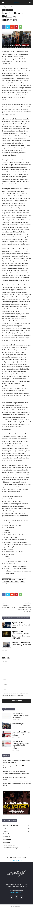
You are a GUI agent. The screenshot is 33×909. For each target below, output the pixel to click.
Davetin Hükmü (21, 579)
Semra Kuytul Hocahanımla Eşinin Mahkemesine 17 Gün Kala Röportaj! (24, 608)
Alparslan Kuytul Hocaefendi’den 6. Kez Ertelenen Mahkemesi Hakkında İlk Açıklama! (16, 772)
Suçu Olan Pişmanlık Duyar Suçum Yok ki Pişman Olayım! (21, 734)
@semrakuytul (16, 860)
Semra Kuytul (6, 584)
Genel (10, 7)
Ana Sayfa (4, 7)
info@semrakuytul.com (16, 892)
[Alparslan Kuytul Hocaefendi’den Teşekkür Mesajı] (6, 625)
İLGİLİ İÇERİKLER (7, 618)
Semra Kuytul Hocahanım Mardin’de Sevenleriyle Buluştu (17, 784)
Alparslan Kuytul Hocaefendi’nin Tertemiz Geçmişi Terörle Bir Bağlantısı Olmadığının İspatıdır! (20, 745)
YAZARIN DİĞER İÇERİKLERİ (21, 618)
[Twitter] (21, 897)
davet (13, 579)
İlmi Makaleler (10, 9)
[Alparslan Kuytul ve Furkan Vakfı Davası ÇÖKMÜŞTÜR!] (6, 645)
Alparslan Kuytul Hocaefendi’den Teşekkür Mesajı (21, 625)
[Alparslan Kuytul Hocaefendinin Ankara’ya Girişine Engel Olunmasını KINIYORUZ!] (6, 634)
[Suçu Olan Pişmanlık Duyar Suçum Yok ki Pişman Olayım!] (6, 734)
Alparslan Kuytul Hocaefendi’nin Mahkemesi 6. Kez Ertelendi (16, 767)
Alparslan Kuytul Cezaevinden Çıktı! (18, 724)
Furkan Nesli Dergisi (8, 581)
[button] (30, 2)
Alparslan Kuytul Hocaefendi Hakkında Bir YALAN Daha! (20, 715)
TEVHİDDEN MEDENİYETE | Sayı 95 (8, 606)
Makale (17, 581)
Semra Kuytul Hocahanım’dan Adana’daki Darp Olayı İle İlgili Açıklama (16, 761)
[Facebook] (11, 897)
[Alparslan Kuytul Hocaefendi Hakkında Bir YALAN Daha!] (6, 716)
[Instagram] (16, 897)
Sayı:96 (22, 581)
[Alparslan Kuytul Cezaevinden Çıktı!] (6, 725)
